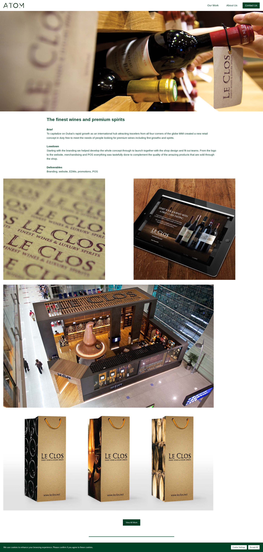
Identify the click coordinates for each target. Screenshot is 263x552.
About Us (231, 5)
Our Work (213, 5)
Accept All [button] (254, 547)
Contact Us (251, 5)
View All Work (131, 522)
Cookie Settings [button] (239, 547)
